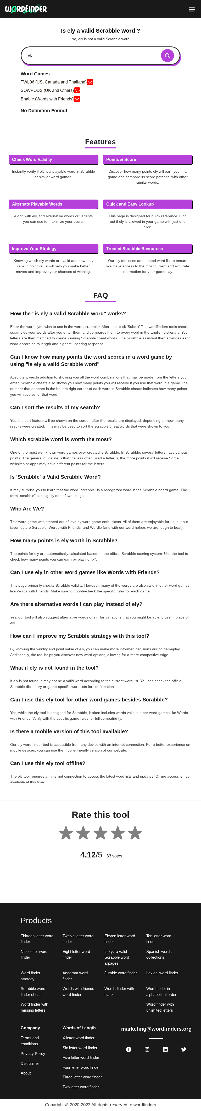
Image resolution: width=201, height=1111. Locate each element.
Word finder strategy (30, 976)
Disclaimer (30, 1063)
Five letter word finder (81, 1057)
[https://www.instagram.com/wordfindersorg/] (147, 1049)
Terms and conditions (30, 1041)
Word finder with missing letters (34, 1007)
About (26, 1073)
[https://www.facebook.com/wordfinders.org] (128, 1049)
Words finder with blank (119, 991)
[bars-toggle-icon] (191, 9)
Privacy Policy (33, 1053)
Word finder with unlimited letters (160, 1007)
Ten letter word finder (158, 939)
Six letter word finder (80, 1048)
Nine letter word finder (34, 954)
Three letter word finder (82, 1077)
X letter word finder (78, 1038)
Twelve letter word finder (78, 939)
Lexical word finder (162, 973)
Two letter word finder (81, 1087)
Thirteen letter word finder (37, 939)
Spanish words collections (159, 954)
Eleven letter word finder (119, 939)
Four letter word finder (81, 1067)
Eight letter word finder (76, 954)
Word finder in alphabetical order (161, 991)
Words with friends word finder (78, 991)
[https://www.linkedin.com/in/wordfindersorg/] (165, 1049)
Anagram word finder (75, 976)
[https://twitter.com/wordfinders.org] (183, 1049)
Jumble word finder (120, 973)
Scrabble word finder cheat (33, 991)
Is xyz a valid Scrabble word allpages (116, 957)
